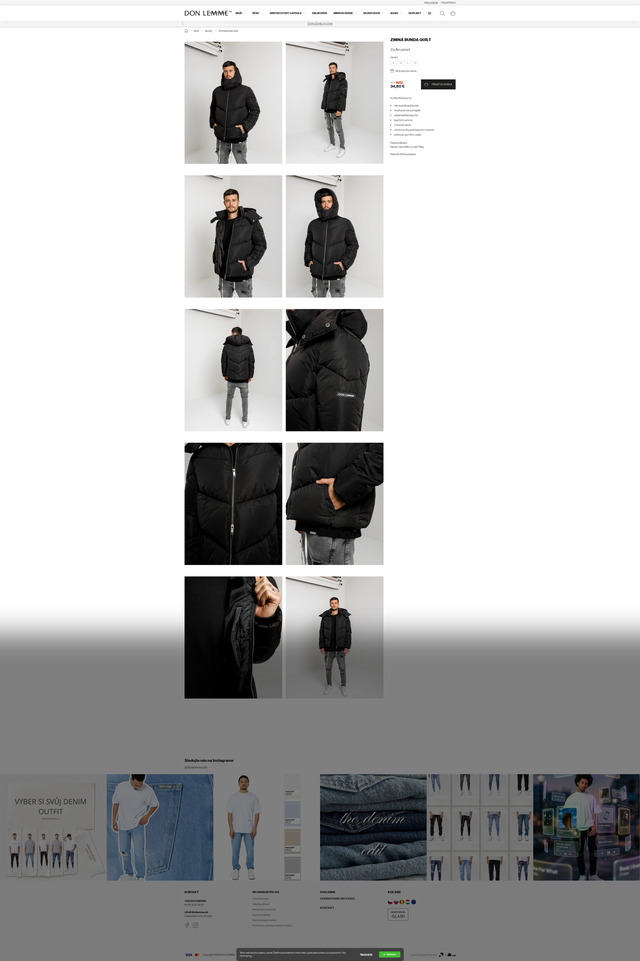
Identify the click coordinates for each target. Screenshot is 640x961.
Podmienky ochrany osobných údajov (272, 925)
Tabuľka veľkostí (260, 904)
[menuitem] (241, 13)
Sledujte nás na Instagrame (209, 760)
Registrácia (449, 2)
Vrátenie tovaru (260, 898)
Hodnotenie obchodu (337, 898)
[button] (182, 23)
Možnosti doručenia (405, 70)
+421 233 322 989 (195, 901)
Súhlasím (391, 954)
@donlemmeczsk (196, 767)
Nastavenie (366, 954)
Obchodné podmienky (264, 920)
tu (251, 956)
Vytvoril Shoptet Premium (424, 954)
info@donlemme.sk (196, 912)
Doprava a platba (261, 914)
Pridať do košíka (442, 84)
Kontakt (327, 908)
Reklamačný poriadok (264, 909)
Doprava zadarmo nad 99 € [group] (289, 23)
